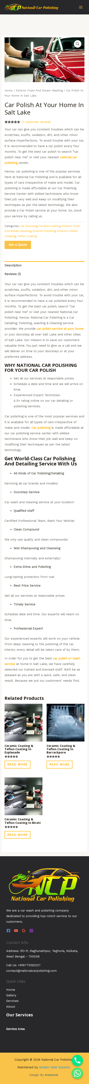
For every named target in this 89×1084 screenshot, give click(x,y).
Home (9, 90)
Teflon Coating (27, 236)
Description (13, 265)
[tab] (44, 265)
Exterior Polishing (44, 231)
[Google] (24, 930)
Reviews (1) (13, 274)
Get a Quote (18, 245)
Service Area (15, 1029)
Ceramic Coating (49, 226)
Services (12, 1001)
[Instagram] (31, 930)
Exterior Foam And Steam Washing (39, 90)
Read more (17, 764)
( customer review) (36, 122)
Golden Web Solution (54, 1067)
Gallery (11, 995)
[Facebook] (8, 930)
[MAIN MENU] (81, 7)
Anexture (51, 1075)
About (10, 1006)
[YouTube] (16, 930)
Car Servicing (28, 226)
